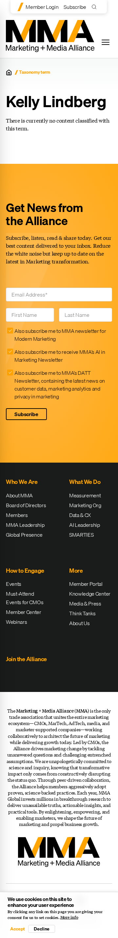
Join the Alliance (26, 659)
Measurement (85, 495)
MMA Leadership (25, 525)
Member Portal (86, 584)
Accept (17, 929)
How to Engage (25, 570)
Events (13, 584)
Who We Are (21, 482)
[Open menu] (105, 42)
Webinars (16, 622)
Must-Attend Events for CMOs (24, 597)
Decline (41, 928)
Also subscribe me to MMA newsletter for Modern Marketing (60, 335)
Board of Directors (26, 505)
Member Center (23, 612)
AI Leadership (84, 525)
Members (17, 515)
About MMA (19, 495)
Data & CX (80, 515)
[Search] (95, 7)
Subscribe (75, 7)
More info (69, 917)
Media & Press (85, 603)
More (76, 570)
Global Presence (24, 534)
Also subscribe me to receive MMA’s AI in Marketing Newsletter (59, 356)
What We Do (84, 482)
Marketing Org (85, 505)
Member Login (42, 7)
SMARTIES (81, 534)
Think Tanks (82, 613)
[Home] (9, 72)
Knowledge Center (89, 593)
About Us (79, 623)
